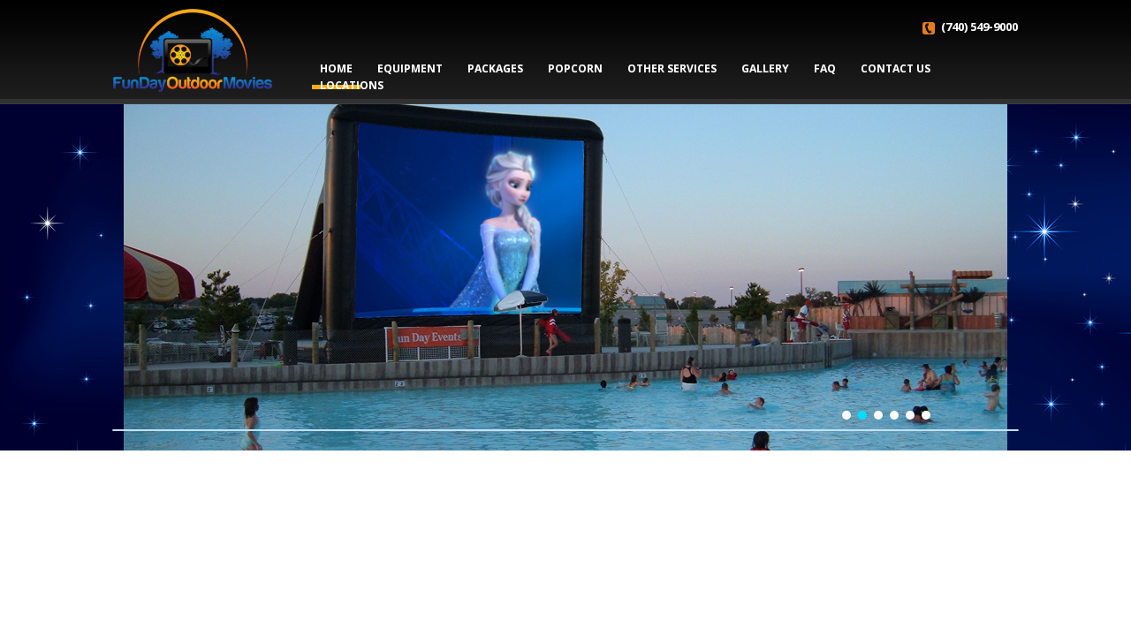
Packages (495, 68)
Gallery (765, 68)
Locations (351, 85)
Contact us (895, 68)
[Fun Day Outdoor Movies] (192, 49)
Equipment (410, 68)
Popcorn (575, 68)
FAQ (825, 68)
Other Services (672, 68)
